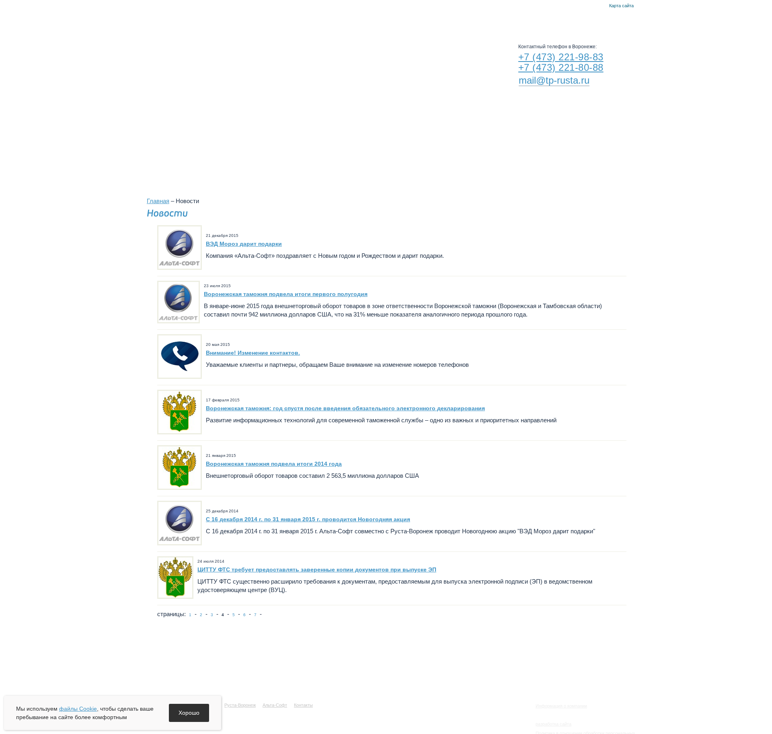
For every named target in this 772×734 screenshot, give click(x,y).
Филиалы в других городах (480, 141)
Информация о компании (561, 705)
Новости (316, 20)
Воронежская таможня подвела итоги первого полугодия (286, 294)
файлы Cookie (78, 708)
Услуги (356, 20)
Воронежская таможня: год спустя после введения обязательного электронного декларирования (345, 408)
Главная (591, 6)
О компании (268, 20)
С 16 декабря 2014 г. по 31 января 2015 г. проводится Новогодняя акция (308, 519)
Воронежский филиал (382, 141)
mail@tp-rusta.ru (554, 80)
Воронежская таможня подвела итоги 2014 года (274, 464)
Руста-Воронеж (405, 20)
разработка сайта (553, 724)
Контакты (600, 6)
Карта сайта (621, 5)
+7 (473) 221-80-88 (561, 67)
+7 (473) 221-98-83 (561, 56)
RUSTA (220, 55)
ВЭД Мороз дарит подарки (244, 244)
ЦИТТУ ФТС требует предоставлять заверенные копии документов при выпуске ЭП (316, 569)
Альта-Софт (461, 20)
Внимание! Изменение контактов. (253, 353)
